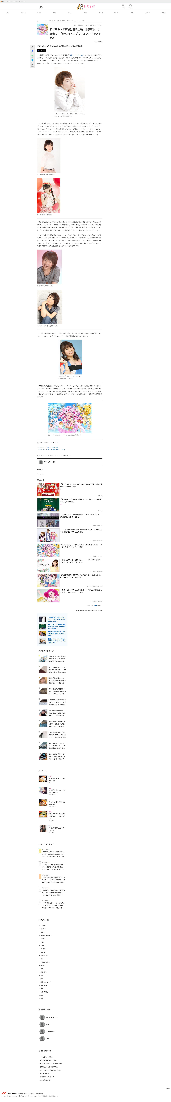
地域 (85, 12)
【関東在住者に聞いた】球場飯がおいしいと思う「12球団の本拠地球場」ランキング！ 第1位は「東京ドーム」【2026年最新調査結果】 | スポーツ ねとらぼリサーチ (53, 856)
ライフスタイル (45, 962)
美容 (42, 998)
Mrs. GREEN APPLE (51, 1017)
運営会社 (45, 1096)
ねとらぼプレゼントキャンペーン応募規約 (51, 1063)
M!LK (47, 1024)
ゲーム (42, 945)
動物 (132, 12)
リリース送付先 (44, 1073)
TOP (8, 12)
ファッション (44, 955)
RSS (40, 1096)
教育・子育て (44, 992)
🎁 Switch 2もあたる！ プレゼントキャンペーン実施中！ (12, 1)
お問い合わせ (23, 1096)
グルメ (70, 12)
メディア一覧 (5, 1096)
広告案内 (17, 1096)
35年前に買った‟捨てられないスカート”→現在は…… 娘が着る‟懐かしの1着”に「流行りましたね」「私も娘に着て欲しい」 (57, 704)
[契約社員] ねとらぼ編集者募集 (48, 1067)
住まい (101, 12)
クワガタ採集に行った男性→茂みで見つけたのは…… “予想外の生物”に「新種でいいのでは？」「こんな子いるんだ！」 (57, 672)
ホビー (42, 958)
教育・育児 (117, 12)
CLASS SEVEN (50, 1031)
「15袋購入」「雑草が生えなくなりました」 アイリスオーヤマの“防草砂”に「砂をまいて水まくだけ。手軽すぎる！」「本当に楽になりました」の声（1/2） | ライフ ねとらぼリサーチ (53, 895)
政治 (42, 988)
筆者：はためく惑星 (49, 462)
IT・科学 (43, 925)
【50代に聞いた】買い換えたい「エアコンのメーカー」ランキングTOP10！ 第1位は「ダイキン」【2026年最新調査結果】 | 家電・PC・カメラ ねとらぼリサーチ (53, 882)
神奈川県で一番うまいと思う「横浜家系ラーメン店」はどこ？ (57, 816)
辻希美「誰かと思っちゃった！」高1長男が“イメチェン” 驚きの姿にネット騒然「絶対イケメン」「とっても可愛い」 (58, 682)
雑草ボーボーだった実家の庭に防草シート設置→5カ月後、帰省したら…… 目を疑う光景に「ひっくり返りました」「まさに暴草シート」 (57, 726)
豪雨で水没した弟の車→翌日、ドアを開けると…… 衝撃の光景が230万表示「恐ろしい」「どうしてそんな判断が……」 (57, 748)
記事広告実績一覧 (44, 1080)
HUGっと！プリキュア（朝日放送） (49, 447)
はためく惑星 (99, 42)
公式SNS (11, 1096)
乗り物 (42, 965)
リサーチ (147, 12)
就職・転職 (44, 985)
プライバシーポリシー (33, 1096)
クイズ (54, 12)
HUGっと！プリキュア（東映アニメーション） (52, 449)
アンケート (43, 771)
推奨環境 (55, 1096)
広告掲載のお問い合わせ (46, 1077)
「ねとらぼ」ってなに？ (46, 1057)
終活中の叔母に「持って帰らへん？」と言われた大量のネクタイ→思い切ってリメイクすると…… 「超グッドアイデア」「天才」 (57, 759)
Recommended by (91, 605)
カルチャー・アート (46, 935)
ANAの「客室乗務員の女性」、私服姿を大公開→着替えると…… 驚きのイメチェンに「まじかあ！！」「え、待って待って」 (57, 715)
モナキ (47, 1038)
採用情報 (50, 1096)
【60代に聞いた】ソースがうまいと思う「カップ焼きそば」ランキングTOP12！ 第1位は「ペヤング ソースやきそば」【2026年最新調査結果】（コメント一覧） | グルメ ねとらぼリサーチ (54, 907)
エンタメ (39, 12)
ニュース (23, 12)
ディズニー (44, 948)
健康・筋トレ (44, 972)
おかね (42, 932)
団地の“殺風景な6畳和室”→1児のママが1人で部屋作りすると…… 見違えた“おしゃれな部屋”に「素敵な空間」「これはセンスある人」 (57, 693)
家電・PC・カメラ (46, 982)
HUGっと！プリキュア (76, 55)
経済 (42, 995)
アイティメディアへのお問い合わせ (49, 1070)
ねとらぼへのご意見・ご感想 (47, 1060)
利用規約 (168, 1088)
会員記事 (163, 12)
